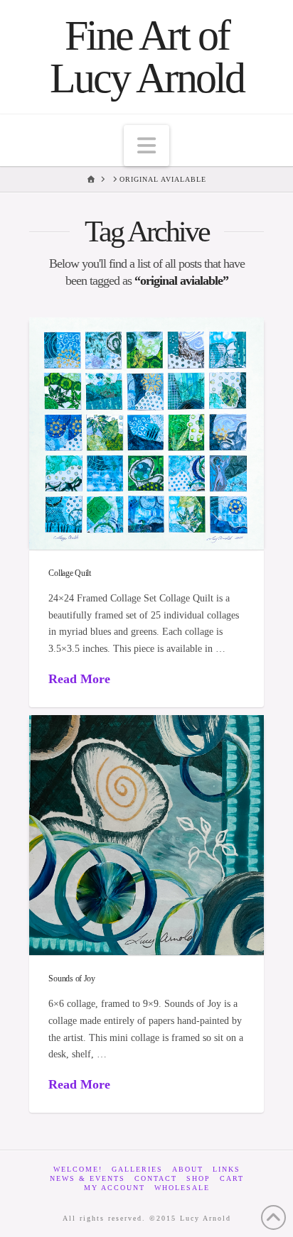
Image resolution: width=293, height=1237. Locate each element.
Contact (155, 1178)
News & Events (87, 1178)
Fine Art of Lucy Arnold (147, 56)
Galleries (137, 1169)
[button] (146, 145)
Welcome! (77, 1169)
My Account (114, 1188)
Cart (232, 1178)
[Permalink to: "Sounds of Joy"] (146, 835)
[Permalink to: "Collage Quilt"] (146, 433)
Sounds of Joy (71, 978)
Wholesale (182, 1188)
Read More (79, 679)
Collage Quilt (69, 573)
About (187, 1169)
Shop (198, 1178)
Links (226, 1169)
